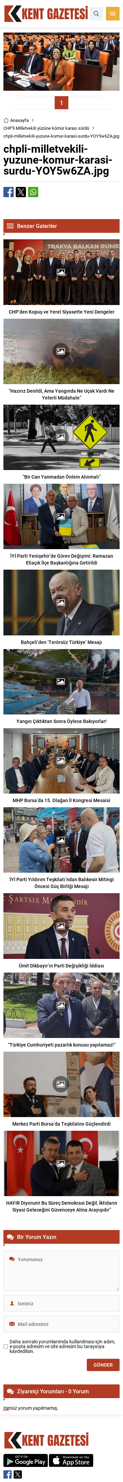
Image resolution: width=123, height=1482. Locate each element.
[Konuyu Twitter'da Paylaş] (21, 192)
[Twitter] (18, 1474)
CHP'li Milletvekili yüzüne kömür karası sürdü (46, 128)
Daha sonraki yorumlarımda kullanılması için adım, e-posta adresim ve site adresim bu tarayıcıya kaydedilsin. (62, 1346)
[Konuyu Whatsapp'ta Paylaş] (33, 192)
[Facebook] (7, 1474)
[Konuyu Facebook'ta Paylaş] (8, 192)
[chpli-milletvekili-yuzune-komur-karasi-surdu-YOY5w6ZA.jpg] (61, 87)
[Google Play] (25, 1463)
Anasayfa (19, 120)
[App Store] (71, 1463)
